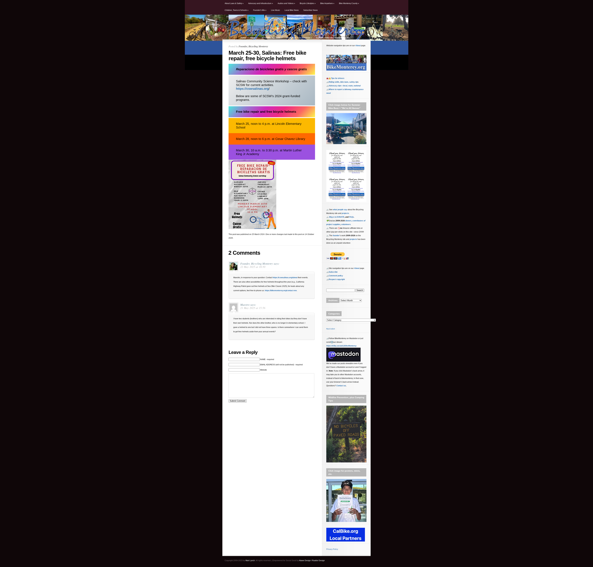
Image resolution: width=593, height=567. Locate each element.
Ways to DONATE (336, 217)
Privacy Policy (332, 549)
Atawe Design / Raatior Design (312, 560)
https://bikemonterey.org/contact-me (281, 290)
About (253, 38)
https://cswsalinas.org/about (285, 277)
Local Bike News (292, 10)
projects (353, 239)
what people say (340, 210)
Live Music (275, 10)
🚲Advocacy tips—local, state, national (343, 86)
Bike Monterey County (349, 3)
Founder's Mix (259, 10)
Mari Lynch (250, 560)
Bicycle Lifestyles (308, 3)
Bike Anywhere (327, 3)
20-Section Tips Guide (272, 38)
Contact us (341, 386)
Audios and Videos (286, 3)
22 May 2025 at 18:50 (252, 267)
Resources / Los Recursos (299, 38)
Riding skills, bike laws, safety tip (343, 82)
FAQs (351, 217)
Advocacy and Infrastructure (260, 3)
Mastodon (330, 329)
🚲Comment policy (334, 276)
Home (243, 38)
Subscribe (333, 272)
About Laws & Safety (234, 3)
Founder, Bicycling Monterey (253, 46)
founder (336, 235)
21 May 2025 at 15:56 (252, 308)
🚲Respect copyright (335, 279)
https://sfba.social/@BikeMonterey (341, 346)
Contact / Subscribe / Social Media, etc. (333, 38)
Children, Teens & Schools (236, 10)
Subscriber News (310, 10)
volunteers (346, 224)
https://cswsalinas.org (252, 88)
